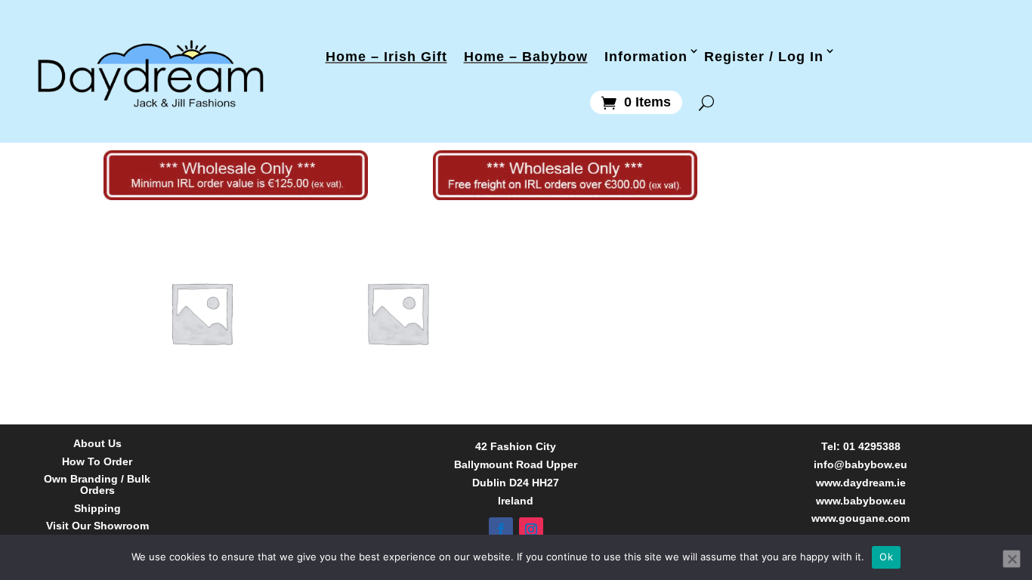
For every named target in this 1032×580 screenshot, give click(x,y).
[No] (1012, 559)
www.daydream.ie (861, 483)
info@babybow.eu (860, 464)
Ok (886, 557)
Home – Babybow (526, 55)
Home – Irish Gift (386, 55)
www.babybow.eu (861, 501)
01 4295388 (872, 446)
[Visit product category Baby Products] (202, 313)
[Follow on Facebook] (501, 529)
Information (645, 55)
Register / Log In (763, 55)
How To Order (97, 461)
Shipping (97, 508)
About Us (97, 443)
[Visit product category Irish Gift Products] (397, 313)
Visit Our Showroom (97, 526)
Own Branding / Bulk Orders (97, 485)
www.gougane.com (860, 518)
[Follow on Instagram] (531, 529)
